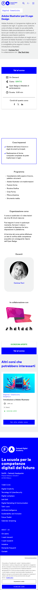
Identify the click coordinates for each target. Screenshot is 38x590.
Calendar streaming (8, 521)
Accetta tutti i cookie (19, 586)
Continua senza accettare (31, 557)
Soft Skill (4, 499)
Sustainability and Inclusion (11, 514)
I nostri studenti (7, 541)
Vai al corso (19, 70)
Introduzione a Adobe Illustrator (16, 400)
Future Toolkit (6, 517)
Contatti (4, 551)
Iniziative (4, 544)
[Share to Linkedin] (22, 104)
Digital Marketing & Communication (14, 503)
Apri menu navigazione (33, 3)
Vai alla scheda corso (19, 422)
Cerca (24, 3)
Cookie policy (9, 577)
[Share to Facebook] (14, 104)
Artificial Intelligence (9, 510)
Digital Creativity (7, 489)
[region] (19, 572)
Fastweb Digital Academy (14, 449)
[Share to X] (18, 104)
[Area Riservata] (28, 3)
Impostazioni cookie (19, 581)
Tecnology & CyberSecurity (11, 492)
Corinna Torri (14, 50)
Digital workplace (7, 496)
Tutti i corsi (5, 507)
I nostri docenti (7, 537)
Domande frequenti (8, 548)
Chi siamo (5, 534)
